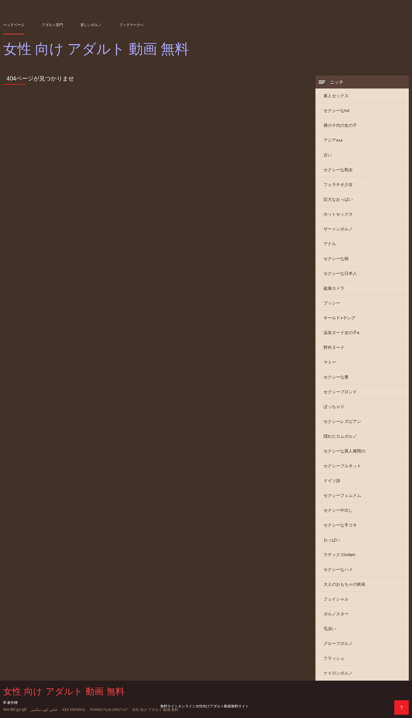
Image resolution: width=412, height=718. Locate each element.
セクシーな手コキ (340, 525)
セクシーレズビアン (342, 421)
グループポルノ (338, 643)
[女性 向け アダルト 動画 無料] (401, 707)
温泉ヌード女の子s (341, 332)
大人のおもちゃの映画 (344, 584)
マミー (329, 362)
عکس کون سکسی (44, 710)
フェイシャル (336, 599)
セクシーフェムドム (342, 495)
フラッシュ (333, 658)
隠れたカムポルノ (340, 436)
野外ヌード (333, 347)
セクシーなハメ (338, 569)
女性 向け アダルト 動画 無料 (155, 710)
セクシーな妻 (336, 377)
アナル (329, 243)
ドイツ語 (331, 480)
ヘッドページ (13, 25)
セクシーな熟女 (338, 169)
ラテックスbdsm (339, 554)
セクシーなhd (336, 110)
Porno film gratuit (109, 710)
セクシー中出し (338, 510)
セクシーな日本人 (340, 273)
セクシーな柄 (336, 258)
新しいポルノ (91, 25)
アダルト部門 (52, 25)
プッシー (331, 303)
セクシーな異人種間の (344, 451)
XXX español (74, 710)
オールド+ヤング (339, 317)
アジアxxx (333, 140)
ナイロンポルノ (338, 673)
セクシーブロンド (340, 391)
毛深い (329, 628)
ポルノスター (336, 613)
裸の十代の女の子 (340, 125)
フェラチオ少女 (338, 184)
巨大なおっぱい (338, 199)
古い (327, 155)
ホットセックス (338, 214)
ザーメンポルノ (338, 229)
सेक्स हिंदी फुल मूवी (14, 710)
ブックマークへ (131, 25)
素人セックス (336, 95)
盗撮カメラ (333, 288)
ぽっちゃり (333, 406)
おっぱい (331, 539)
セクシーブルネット (342, 465)
